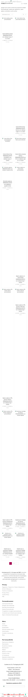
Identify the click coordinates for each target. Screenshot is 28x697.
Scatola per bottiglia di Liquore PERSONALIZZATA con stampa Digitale (20, 522)
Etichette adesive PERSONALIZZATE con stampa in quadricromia (7, 184)
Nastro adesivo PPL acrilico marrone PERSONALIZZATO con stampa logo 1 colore (20, 308)
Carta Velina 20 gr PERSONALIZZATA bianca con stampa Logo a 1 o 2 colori (20, 129)
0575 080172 (16, 673)
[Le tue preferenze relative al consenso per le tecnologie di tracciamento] (25, 694)
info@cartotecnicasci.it (16, 671)
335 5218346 (17, 675)
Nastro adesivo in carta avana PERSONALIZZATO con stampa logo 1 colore (20, 279)
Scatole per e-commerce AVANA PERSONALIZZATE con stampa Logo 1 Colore (20, 552)
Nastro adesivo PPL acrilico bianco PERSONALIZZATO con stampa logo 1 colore (7, 401)
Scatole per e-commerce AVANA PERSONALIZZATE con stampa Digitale (8, 551)
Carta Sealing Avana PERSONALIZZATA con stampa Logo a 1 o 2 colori (7, 36)
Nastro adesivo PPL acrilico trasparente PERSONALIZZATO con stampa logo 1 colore (7, 523)
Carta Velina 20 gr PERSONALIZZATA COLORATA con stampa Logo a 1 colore (7, 157)
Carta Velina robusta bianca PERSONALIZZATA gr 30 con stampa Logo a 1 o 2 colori (20, 157)
